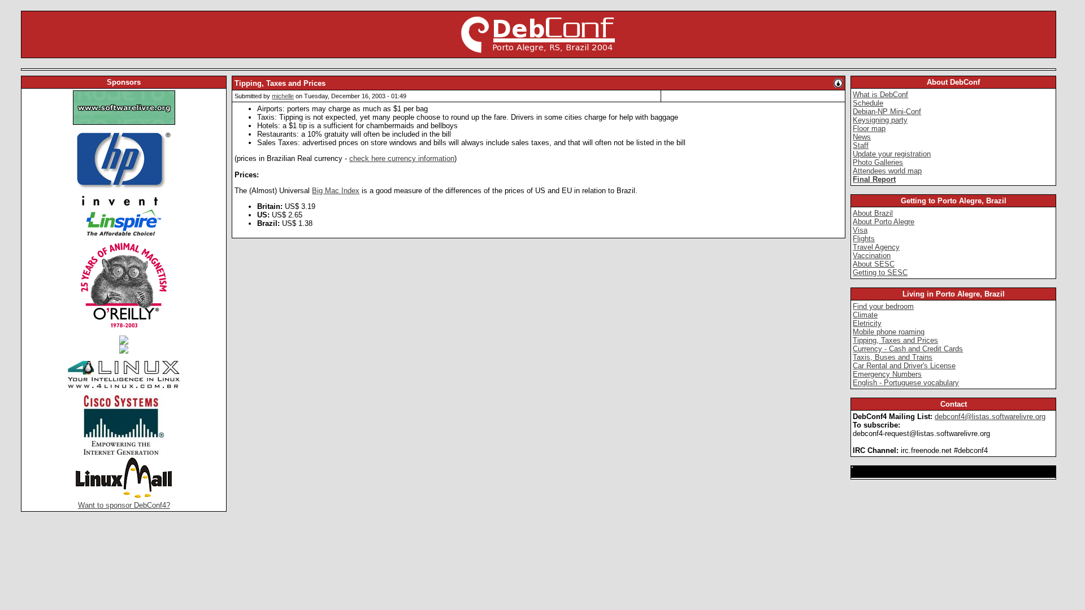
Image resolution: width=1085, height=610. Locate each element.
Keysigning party (880, 120)
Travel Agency (876, 247)
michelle (283, 96)
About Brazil (873, 213)
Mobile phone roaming (889, 332)
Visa (860, 230)
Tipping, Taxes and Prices (895, 340)
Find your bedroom (883, 306)
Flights (864, 238)
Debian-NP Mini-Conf (887, 111)
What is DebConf (880, 94)
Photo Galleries (878, 162)
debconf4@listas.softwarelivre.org (990, 416)
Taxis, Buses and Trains (892, 357)
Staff (861, 145)
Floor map (869, 128)
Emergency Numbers (887, 374)
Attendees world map (887, 171)
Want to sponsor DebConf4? (124, 505)
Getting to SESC (880, 272)
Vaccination (872, 255)
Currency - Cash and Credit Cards (908, 349)
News (862, 137)
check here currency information (401, 158)
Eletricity (867, 323)
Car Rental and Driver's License (904, 365)
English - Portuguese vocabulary (906, 382)
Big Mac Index (335, 190)
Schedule (868, 103)
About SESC (874, 264)
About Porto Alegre (883, 221)
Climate (865, 315)
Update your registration (892, 154)
